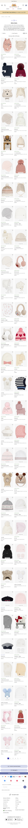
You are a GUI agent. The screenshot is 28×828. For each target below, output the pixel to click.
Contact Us (5, 802)
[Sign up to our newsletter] (24, 787)
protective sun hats (16, 28)
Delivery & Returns (6, 798)
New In (7, 8)
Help (16, 807)
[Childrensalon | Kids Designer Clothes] (14, 4)
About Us (5, 804)
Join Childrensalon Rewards (14, 773)
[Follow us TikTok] (23, 781)
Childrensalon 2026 (16, 822)
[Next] (20, 758)
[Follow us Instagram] (11, 781)
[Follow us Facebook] (4, 781)
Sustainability (6, 812)
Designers (19, 8)
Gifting (16, 798)
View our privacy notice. (6, 789)
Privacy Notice (18, 802)
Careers (17, 800)
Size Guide (5, 805)
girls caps (10, 28)
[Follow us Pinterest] (17, 781)
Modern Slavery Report (19, 809)
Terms (16, 805)
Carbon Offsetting (7, 810)
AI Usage (17, 804)
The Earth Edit (15, 794)
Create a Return (6, 800)
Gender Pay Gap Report (6, 808)
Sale (13, 8)
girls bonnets (11, 29)
